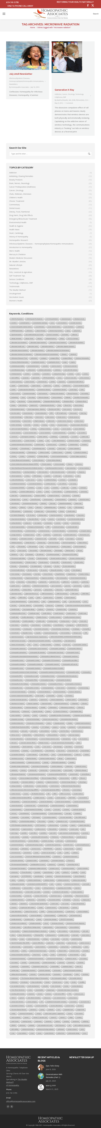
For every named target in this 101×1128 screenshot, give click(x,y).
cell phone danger (74, 440)
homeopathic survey (17, 668)
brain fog (83, 413)
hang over (50, 605)
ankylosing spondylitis (18, 366)
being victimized (57, 397)
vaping (42, 1009)
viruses (70, 1013)
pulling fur (66, 872)
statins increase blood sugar (38, 950)
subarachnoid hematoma (36, 958)
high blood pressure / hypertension (37, 636)
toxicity (66, 986)
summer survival (34, 962)
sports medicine (40, 946)
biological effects (81, 401)
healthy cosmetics (55, 617)
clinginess (81, 472)
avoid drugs (73, 389)
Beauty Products (72, 393)
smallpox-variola (63, 935)
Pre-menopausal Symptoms (19, 864)
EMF (48, 527)
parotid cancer (81, 837)
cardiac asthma (42, 436)
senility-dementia (16, 919)
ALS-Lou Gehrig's (73, 338)
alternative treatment (37, 350)
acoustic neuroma (76, 323)
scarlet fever (70, 911)
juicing (54, 731)
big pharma (21, 401)
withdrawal (61, 1029)
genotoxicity (77, 585)
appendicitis (36, 377)
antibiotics (57, 370)
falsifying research (17, 542)
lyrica (53, 754)
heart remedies (16, 629)
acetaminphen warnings (40, 323)
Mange (61, 758)
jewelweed (72, 727)
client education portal (58, 472)
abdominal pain (66, 319)
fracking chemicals (17, 578)
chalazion (63, 444)
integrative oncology (17, 719)
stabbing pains (76, 946)
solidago (45, 939)
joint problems (45, 731)
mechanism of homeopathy (40, 766)
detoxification (15, 503)
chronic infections (38, 460)
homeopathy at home (48, 676)
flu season (48, 566)
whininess (22, 1025)
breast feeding (16, 421)
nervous (14, 813)
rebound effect (28, 888)
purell (83, 872)
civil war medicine (84, 468)
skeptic (53, 931)
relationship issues (17, 892)
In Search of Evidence (60, 711)
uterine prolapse (32, 1001)
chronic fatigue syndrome (78, 456)
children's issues (57, 452)
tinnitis (74, 982)
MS (49, 793)
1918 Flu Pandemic (17, 319)
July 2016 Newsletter (20, 74)
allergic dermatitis (16, 338)
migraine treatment (52, 782)
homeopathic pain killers (70, 660)
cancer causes (66, 428)
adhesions (29, 330)
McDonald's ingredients (58, 762)
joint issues (15, 731)
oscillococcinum (40, 829)
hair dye (14, 605)
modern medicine (42, 786)
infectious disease (17, 707)
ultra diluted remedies (34, 997)
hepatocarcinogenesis (50, 633)
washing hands (27, 1021)
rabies (13, 880)
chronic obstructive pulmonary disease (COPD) (25, 464)
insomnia (26, 715)
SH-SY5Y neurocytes (67, 919)
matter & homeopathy (18, 762)
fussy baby (21, 582)
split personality (16, 946)
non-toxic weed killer (66, 817)
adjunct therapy (40, 330)
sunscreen (71, 962)
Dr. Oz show (31, 515)
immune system (71, 699)
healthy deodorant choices (72, 617)
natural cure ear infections (81, 801)
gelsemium (27, 585)
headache (50, 609)
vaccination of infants (18, 1005)
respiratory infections (17, 899)
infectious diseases (31, 707)
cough (39, 487)
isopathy (35, 727)
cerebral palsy (40, 444)
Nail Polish (72, 797)
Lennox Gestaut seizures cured (50, 738)
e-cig (43, 519)
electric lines (75, 523)
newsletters (15, 817)
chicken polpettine (74, 448)
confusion (62, 479)
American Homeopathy (82, 358)
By (19, 87)
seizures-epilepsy (50, 915)
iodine (49, 723)
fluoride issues (44, 562)
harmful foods (15, 609)
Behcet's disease (44, 397)
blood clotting (78, 405)
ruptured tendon (51, 907)
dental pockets (48, 499)
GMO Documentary (62, 593)
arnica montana (84, 377)
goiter (38, 597)
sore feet (65, 939)
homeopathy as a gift (32, 676)
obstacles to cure (62, 821)
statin (86, 946)
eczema (58, 523)
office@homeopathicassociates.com (20, 1101)
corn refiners (62, 483)
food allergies (76, 570)
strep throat (36, 954)
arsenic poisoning (17, 381)
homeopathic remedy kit (35, 664)
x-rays (32, 1033)
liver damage (58, 746)
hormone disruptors (74, 691)
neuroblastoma (24, 813)
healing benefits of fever (18, 613)
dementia (76, 495)
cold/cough (57, 476)
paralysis (25, 837)
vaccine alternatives (56, 1005)
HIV (29, 644)
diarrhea (14, 507)
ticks (67, 982)
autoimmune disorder (60, 389)
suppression (25, 966)
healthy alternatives (27, 617)
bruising (44, 425)
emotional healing (59, 527)
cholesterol (31, 456)
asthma (57, 385)
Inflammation (53, 707)
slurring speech (51, 935)
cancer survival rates (30, 432)
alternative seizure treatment (20, 350)
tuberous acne (79, 994)
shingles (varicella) (35, 923)
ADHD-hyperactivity (17, 330)
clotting (27, 476)
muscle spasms (61, 797)
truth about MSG (60, 994)
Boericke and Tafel (54, 409)
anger (65, 362)
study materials (74, 954)
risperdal (14, 903)
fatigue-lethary (83, 542)
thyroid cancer (57, 982)
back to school (16, 393)
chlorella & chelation (80, 452)
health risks (15, 617)
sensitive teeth (29, 919)
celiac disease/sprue (59, 440)
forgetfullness (60, 574)
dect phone (66, 495)
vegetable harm (68, 1009)
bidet (13, 401)
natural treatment (16, 809)
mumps (50, 797)
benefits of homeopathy (81, 397)
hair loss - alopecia (25, 605)
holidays (57, 644)
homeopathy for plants (63, 680)
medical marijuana (57, 766)
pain (83, 829)
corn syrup (73, 483)
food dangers (27, 574)
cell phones (86, 440)
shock (46, 923)
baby (82, 389)
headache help (61, 609)
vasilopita (50, 1009)
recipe (38, 888)
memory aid (33, 770)
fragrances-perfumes (32, 578)
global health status (71, 589)
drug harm (81, 515)
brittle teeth (51, 421)
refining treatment (49, 888)
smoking (14, 939)
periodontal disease (17, 844)
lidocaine (14, 742)
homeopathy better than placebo (67, 676)
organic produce (27, 829)
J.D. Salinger (45, 727)
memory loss (43, 770)
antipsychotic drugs (59, 374)
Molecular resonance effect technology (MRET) (25, 790)
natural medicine (72, 805)
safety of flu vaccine (31, 911)
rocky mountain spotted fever (39, 903)
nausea (48, 809)
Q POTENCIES (26, 876)
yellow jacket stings (73, 1033)
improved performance (61, 703)
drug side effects (33, 519)
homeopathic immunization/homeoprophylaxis (24, 656)
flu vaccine (44, 570)
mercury (14, 778)
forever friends (48, 574)
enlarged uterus (29, 534)
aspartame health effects (76, 381)
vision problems (16, 1017)
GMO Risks (85, 593)
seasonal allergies (36, 915)
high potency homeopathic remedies (39, 640)
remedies (47, 892)
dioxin (30, 507)
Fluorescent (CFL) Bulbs (70, 554)
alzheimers (34, 358)
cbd (48, 440)
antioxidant (46, 374)
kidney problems (52, 735)
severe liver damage (51, 919)
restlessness (30, 899)
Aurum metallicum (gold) (81, 385)
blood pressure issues (18, 409)
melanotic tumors (81, 766)
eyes (61, 538)
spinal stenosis (72, 943)
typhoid (22, 997)
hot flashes (69, 695)
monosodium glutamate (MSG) (50, 790)
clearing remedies (29, 472)
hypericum (33, 699)
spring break (64, 946)
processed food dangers (18, 868)
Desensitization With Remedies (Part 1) (54, 1075)
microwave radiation (28, 782)
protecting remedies (68, 868)
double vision (71, 511)
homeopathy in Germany (73, 684)
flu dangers (30, 554)
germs (86, 585)
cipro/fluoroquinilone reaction (54, 468)
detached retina (84, 499)
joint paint (34, 731)
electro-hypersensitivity (18, 527)
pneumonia (27, 852)
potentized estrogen (58, 860)
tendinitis (85, 974)
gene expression (56, 585)
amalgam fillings (67, 358)
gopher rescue (48, 597)
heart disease (36, 625)
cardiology (54, 436)
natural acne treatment (29, 801)
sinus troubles (15, 931)
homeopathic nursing (33, 660)
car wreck (74, 436)
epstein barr (57, 534)
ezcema (80, 538)
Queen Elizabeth (79, 876)
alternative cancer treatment (58, 342)
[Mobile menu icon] (3, 13)
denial (25, 499)
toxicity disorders (77, 986)
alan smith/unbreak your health (34, 334)
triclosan (48, 994)
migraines (40, 782)
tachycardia (57, 970)
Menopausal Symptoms (18, 774)
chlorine (14, 456)
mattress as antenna (34, 762)
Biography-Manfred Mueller (52, 401)
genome (67, 585)
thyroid (47, 982)
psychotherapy (48, 872)
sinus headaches (61, 927)
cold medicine (69, 476)
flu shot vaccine (32, 570)
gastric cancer (15, 585)
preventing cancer (73, 864)
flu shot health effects (18, 570)
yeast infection (49, 1033)
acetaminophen (24, 323)
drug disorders (70, 515)
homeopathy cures (17, 680)
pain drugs (15, 833)
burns (52, 425)
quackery (49, 876)
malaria (87, 754)
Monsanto (66, 790)
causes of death (30, 440)
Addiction (58, 94)
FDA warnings (33, 546)
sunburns (61, 962)
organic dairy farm (84, 825)
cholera (22, 456)
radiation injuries (49, 880)
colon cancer (30, 479)
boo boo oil (78, 409)
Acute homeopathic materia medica (22, 326)
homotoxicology (83, 687)
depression (73, 499)
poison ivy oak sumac (48, 852)
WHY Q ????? (51, 1085)
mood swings (77, 790)
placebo (58, 848)
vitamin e (62, 1017)
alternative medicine (47, 346)
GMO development (47, 593)
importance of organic (18, 703)
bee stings (32, 397)
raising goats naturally (18, 884)
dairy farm (14, 495)
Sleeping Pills (39, 935)
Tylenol (14, 997)
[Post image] (41, 1067)
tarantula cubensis (45, 974)
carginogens (64, 436)
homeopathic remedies (18, 664)
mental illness (85, 774)
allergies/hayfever (51, 338)
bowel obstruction (41, 413)
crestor (40, 491)
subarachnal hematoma (18, 958)
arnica (59, 377)
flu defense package (53, 554)
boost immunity (28, 413)
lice (75, 738)
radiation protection (63, 880)
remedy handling (16, 895)
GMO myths (75, 593)
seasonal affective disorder (19, 915)
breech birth (27, 421)
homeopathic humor (73, 652)
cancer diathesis (79, 428)
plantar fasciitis (69, 848)
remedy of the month (41, 895)
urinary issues (73, 997)
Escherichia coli (84, 534)
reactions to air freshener (72, 884)
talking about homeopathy (19, 974)
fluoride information (17, 562)
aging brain (77, 330)
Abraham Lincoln (79, 319)
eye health (53, 538)
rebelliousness (16, 888)
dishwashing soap (50, 507)
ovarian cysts (74, 829)
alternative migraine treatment (65, 346)
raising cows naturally (79, 880)
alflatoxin (74, 334)
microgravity (15, 782)
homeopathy (86, 672)
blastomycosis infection (47, 405)
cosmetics (31, 487)
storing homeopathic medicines (20, 954)
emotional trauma (44, 531)
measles (71, 762)
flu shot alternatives (68, 566)
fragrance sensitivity (47, 578)
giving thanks (48, 589)
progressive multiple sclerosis (38, 868)
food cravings (15, 574)
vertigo (13, 1013)
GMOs (13, 597)
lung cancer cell (72, 750)
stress (45, 954)
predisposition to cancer (38, 864)
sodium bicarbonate (33, 939)
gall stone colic (54, 582)
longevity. (25, 750)
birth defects (22, 405)
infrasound (26, 711)
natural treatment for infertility (33, 809)
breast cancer (62, 417)
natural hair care (30, 805)
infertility (43, 707)
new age (68, 813)
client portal (71, 472)
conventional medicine (35, 483)
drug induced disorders (18, 519)
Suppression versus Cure (40, 966)
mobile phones (29, 786)
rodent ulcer (54, 903)
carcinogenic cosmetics (27, 436)
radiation (21, 880)
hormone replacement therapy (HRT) (22, 695)
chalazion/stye (74, 444)
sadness (74, 907)
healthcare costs (34, 613)
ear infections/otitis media (76, 519)
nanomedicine (83, 797)
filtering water (70, 550)
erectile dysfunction (70, 534)
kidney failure (27, 735)
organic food (15, 829)
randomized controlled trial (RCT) (37, 884)
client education (43, 472)
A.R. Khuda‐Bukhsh (52, 319)
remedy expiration (77, 892)
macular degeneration (65, 754)
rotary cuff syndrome (78, 903)
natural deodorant (17, 805)
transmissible (39, 990)
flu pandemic (24, 566)
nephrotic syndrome (78, 809)
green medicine (34, 601)
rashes (59, 884)
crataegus (83, 487)
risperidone (23, 903)
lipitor (78, 742)
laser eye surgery (74, 735)
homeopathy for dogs (47, 680)
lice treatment (83, 738)
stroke (53, 954)
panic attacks (15, 837)
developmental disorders (30, 503)
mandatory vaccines (17, 758)
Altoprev (64, 354)
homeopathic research (52, 664)
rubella (41, 907)
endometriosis (73, 531)
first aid (80, 550)
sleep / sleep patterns (25, 935)
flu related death (36, 566)
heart (74, 621)
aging (68, 330)
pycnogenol (15, 876)
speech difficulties (38, 943)
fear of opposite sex (52, 546)
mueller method (78, 793)
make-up (78, 754)
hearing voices (65, 621)
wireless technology (27, 1029)
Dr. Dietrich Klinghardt (18, 515)
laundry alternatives (17, 738)
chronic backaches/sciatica (59, 456)
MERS (74, 778)
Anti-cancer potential (70, 366)
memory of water (56, 770)
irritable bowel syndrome (83, 723)
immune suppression (57, 699)
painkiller (24, 833)
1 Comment (69, 103)
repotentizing (68, 895)
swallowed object (67, 966)
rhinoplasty (67, 899)
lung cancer (61, 750)
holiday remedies (46, 644)
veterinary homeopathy (26, 1013)
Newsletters (13, 84)
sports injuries (28, 946)
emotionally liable (72, 527)
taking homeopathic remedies (73, 970)
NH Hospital (36, 817)
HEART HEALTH (82, 625)
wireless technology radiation (45, 1029)
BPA (51, 413)
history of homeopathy (18, 644)
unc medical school (59, 997)
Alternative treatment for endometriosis (47, 354)
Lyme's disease (32, 754)
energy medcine (16, 534)
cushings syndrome (71, 491)
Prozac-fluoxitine (26, 872)
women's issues (72, 1029)
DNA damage (79, 507)
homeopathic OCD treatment (51, 660)
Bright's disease (39, 421)
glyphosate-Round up (31, 593)
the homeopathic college (59, 978)
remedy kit (28, 895)
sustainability (55, 966)
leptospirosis (66, 738)
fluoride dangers (42, 558)
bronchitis (27, 425)
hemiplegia (76, 629)
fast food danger (54, 542)
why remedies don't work (45, 1025)
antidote (27, 374)
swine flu (78, 966)
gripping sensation (54, 601)
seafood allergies (83, 911)
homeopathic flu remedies (37, 652)
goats (31, 597)
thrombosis (24, 982)
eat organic (38, 523)
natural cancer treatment (63, 801)
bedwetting (15, 397)
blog (59, 405)
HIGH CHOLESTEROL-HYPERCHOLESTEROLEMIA (66, 636)
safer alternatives (16, 911)
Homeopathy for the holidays (20, 684)
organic (73, 825)
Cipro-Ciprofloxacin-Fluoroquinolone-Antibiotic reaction (27, 468)
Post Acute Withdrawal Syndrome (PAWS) (38, 856)
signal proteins (48, 927)
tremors (40, 994)
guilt (65, 601)
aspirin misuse (36, 385)
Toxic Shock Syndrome (18, 990)
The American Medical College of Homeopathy (35, 978)
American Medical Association (20, 362)
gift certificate (15, 589)
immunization (83, 699)
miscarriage (82, 782)
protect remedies (83, 868)
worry (82, 1029)
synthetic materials (44, 970)
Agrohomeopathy (16, 334)
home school (60, 687)
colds (78, 476)
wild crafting (15, 1029)
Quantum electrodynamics (63, 876)
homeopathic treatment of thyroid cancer (52, 672)
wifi (69, 1025)
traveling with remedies (18, 994)
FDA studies (21, 546)
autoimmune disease (44, 389)
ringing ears (86, 899)
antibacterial (31, 370)
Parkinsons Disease (67, 837)
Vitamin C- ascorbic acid (40, 1017)
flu (22, 554)
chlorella (68, 452)
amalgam (43, 358)
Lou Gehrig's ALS (37, 750)
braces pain (73, 413)
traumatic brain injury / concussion (67, 990)
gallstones (66, 582)
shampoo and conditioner (19, 923)
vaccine (30, 1005)
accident (14, 323)
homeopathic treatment (33, 668)
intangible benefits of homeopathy (60, 715)
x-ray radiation (22, 1033)
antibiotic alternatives (45, 370)
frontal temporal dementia (78, 578)
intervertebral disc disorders (69, 719)
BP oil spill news (61, 413)
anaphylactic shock (54, 362)
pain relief (53, 833)
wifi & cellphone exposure (82, 1025)
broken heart (79, 421)
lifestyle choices (43, 742)
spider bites (60, 943)
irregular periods (59, 723)
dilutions (22, 507)
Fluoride (31, 558)
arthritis (53, 381)
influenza (80, 707)
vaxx (59, 1009)
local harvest (15, 750)
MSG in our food (65, 793)
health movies (71, 613)
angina (73, 362)
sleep (13, 935)
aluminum (73, 354)
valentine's (33, 1009)
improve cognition (33, 703)
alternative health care (18, 346)
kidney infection (39, 735)
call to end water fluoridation (20, 428)
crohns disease (57, 491)
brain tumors (50, 417)
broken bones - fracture (65, 421)
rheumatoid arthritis (54, 899)
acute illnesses (40, 326)
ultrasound (47, 997)
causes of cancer (16, 440)
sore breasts (55, 939)
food (67, 570)
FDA (13, 546)
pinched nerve (36, 848)
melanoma (69, 766)
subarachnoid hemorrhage (54, 958)
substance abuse (71, 958)
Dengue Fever (16, 499)
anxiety (86, 374)
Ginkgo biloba (27, 589)
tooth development (33, 986)
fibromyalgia (58, 550)
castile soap (84, 436)
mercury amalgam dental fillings (29, 778)
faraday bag (41, 542)
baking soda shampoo (57, 393)
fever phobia (33, 550)
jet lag (63, 727)
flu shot (57, 566)
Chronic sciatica (46, 464)
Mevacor (82, 778)
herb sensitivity (65, 633)
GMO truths (22, 597)
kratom (63, 735)
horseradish (51, 695)
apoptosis (25, 377)
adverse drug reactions (55, 330)
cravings (14, 491)
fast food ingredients (69, 542)
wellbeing (85, 1021)
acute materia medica (54, 326)
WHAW (14, 1025)
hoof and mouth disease (18, 691)
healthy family (15, 621)
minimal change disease (68, 782)
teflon (77, 974)
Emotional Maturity (17, 531)
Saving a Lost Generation (55, 911)
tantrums (33, 974)
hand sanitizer (39, 605)
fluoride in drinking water (77, 558)
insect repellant (16, 715)
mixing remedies (16, 786)
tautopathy (57, 974)
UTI (42, 1001)
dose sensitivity (51, 511)
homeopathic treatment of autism (53, 668)
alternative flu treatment (76, 342)
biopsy (13, 405)
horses (60, 695)
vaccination (73, 1001)
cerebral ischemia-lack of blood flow (22, 444)
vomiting (79, 1017)
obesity (51, 821)
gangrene (75, 582)
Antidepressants (16, 374)
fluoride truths (79, 562)
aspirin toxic (47, 385)
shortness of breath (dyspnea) (75, 923)
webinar (57, 1021)
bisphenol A (33, 405)
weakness (48, 1021)
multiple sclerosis (39, 797)
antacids (45, 366)
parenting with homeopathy (40, 837)
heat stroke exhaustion (41, 629)
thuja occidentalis (37, 982)
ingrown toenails (37, 711)
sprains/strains (53, 946)
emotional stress (30, 531)
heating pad (27, 629)
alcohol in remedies (52, 334)
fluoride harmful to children (58, 558)
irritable (70, 723)
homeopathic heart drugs (56, 652)
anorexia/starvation (33, 366)
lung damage (85, 750)
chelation (84, 444)
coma (40, 479)
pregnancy (52, 864)
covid (46, 487)
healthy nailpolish (28, 621)
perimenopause (71, 841)
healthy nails (40, 621)
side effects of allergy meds (32, 927)
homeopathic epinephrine (19, 652)
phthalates (25, 848)
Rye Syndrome (64, 907)
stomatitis (85, 950)
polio (60, 852)
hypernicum (44, 699)
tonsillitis (82, 982)
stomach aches (74, 950)
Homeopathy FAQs (31, 680)
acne (52, 323)
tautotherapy (68, 974)
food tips (37, 574)
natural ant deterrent (46, 801)
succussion (15, 962)
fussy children (32, 582)
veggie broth (80, 1009)
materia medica (71, 758)
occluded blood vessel (77, 821)
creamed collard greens (27, 491)
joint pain (24, 731)
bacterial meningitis (29, 393)
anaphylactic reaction (38, 362)
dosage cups (39, 511)
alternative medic (33, 346)
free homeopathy (62, 578)
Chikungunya (32, 452)
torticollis (45, 986)
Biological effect (68, 401)
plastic (79, 848)
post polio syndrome (17, 860)
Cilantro (70, 464)
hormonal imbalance (44, 691)
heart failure (47, 625)
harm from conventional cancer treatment (78, 605)
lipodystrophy (15, 746)
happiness (60, 605)
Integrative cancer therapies (82, 715)
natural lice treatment (58, 805)
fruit (13, 582)
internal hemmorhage (33, 719)
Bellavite (68, 397)
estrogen (14, 538)
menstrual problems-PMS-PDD (57, 774)
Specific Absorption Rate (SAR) (20, 943)
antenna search (56, 366)
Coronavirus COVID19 (18, 487)
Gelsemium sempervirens (41, 585)
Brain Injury (29, 417)
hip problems (57, 640)
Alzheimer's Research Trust (19, 358)
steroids (52, 950)
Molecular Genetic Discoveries (71, 786)
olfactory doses (53, 825)
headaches (73, 609)
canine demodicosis (59, 432)
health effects (47, 613)
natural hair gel (43, 805)
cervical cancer (52, 444)
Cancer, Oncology (68, 94)
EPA (39, 534)
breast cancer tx (74, 417)
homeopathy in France (56, 684)
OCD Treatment (40, 825)
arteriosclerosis (42, 381)
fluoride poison (67, 562)
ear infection (61, 519)
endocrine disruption (59, 531)
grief (44, 601)
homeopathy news (17, 687)
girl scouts (38, 589)
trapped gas (50, 990)
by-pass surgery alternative (79, 425)
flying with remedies (56, 570)
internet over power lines (50, 719)
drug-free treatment (56, 515)
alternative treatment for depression (22, 354)
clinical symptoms (16, 476)
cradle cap (65, 487)
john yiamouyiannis (84, 727)
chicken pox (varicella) (18, 452)
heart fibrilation (59, 625)
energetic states (85, 531)
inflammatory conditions (67, 707)
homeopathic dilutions (75, 648)
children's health (44, 452)
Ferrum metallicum (80, 546)
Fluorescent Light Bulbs (18, 558)
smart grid (75, 935)
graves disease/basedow (19, 601)
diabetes (43, 503)
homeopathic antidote (80, 644)
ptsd (58, 872)
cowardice (55, 487)
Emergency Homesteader (35, 527)
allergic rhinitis (29, 338)
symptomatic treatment (29, 970)
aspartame (62, 381)
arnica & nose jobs (71, 377)
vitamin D (53, 1017)
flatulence (14, 554)
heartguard (70, 625)
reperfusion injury (56, 895)
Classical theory (16, 472)
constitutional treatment (18, 483)
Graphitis (59, 597)
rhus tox (76, 899)
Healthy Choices (41, 617)
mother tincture (16, 793)
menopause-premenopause (37, 774)
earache (51, 519)
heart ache (83, 621)
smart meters (85, 935)
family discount (30, 542)
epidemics (47, 534)
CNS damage (37, 476)
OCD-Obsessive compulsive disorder (22, 825)
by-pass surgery (62, 425)
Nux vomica (42, 821)
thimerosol (14, 982)
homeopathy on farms (32, 687)
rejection (77, 888)
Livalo (37, 746)
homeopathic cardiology (58, 648)
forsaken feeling (83, 574)
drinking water (43, 515)
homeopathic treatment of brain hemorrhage (24, 672)
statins (24, 950)
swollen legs (15, 970)
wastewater (38, 1021)
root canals (65, 903)
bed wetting (85, 393)
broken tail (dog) (16, 425)
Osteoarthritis (52, 829)
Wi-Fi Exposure (60, 1025)
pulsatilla (75, 872)
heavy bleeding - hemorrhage (60, 629)
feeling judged (66, 546)
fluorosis (14, 566)
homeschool (71, 687)
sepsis (39, 919)
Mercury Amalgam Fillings (49, 778)
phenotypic (15, 848)
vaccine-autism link (41, 1005)
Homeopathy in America (38, 684)
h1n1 (85, 601)
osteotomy (63, 829)
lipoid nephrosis (27, 746)
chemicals (14, 448)
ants (78, 374)
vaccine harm (70, 1005)
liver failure (69, 746)
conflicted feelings (51, 479)
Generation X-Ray (64, 90)
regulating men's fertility (64, 888)
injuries (48, 711)
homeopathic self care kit (70, 664)
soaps (22, 939)
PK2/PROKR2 (48, 848)
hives (35, 644)
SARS (42, 911)
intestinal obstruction (17, 723)
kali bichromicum (77, 731)
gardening (85, 582)
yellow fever (61, 1033)
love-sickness (50, 750)
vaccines (80, 1005)
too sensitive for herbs (18, 986)
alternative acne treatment (19, 342)
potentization (44, 860)
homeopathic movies (17, 660)
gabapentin (43, 582)
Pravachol (70, 860)
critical (47, 491)
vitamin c (26, 1017)
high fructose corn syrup (18, 640)
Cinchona (79, 464)
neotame (66, 809)
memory (23, 770)
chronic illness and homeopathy (21, 460)
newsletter (78, 813)
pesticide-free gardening (53, 844)
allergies (39, 338)
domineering (28, 511)
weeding (66, 1021)
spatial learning (76, 939)
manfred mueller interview (47, 758)
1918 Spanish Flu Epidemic (34, 319)
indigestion (75, 703)
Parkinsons (55, 837)
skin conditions (63, 931)
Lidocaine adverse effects (28, 742)
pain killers (34, 833)
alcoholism (65, 334)
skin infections (75, 931)
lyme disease (44, 754)
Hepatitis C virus (27, 633)
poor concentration (17, 856)
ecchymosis (48, 523)
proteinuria (15, 872)
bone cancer (67, 409)
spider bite (50, 943)
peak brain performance (18, 841)
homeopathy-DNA (17, 676)
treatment (31, 994)
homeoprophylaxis (48, 687)
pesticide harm (68, 844)
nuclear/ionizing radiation (27, 821)
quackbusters (39, 876)
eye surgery (70, 538)
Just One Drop (64, 731)
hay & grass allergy (28, 609)
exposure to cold (41, 538)
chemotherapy (25, 448)
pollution (75, 852)
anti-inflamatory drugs (18, 370)
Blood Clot (68, 405)
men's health (68, 770)
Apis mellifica (15, 377)
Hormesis (32, 691)
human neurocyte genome (19, 699)
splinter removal (84, 943)
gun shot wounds (75, 601)
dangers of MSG (40, 495)
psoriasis (37, 872)
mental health (74, 774)
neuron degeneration (56, 813)
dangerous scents (26, 495)
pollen (67, 852)
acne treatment (62, 323)
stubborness (62, 954)
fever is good (22, 550)
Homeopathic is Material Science (51, 656)
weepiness (76, 1021)
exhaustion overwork (26, 538)
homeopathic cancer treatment (38, 648)
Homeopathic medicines (71, 656)
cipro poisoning (71, 468)
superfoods (15, 966)
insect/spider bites (76, 711)
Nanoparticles (15, 801)
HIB (86, 633)
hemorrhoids (15, 633)
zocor (84, 1033)
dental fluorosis (35, 499)
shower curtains (16, 927)
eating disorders (16, 523)
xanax (39, 1033)
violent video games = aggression (54, 1013)
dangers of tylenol (54, 495)
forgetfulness (71, 574)
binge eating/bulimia (34, 401)
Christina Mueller (43, 456)
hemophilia (86, 629)
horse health (39, 695)
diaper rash (78, 503)
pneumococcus (16, 852)
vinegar (39, 1013)
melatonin (14, 770)
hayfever (40, 609)
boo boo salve (16, 413)
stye (83, 954)
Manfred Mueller (31, 758)
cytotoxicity (84, 491)
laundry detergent (32, 738)
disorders (62, 507)
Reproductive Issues (82, 895)
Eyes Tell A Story (52, 1066)
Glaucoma (59, 589)
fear (42, 546)
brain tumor (39, 417)
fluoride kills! (55, 562)
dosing (62, 511)
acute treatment (68, 326)
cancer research (16, 432)
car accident (82, 432)
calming (34, 428)
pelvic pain (60, 841)
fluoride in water (30, 562)
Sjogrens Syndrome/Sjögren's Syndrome (35, 931)
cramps (74, 487)
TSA (70, 994)
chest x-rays (61, 448)
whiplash (31, 1025)
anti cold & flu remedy (71, 370)
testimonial (15, 978)
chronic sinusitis (59, 464)
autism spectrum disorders (26, 389)
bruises (36, 425)
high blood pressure (17, 636)
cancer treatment (45, 432)
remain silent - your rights (33, 892)
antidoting (36, 374)
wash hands (15, 1021)
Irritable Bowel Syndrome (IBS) (20, 727)
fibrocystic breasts (46, 550)
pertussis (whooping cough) (34, 844)
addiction (80, 326)
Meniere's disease (81, 770)
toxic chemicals (56, 986)
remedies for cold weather (61, 892)
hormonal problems (59, 691)
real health (86, 884)
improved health (46, 703)
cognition (47, 476)
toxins (30, 990)
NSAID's (14, 821)
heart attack (15, 625)
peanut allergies (33, 841)
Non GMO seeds (80, 817)
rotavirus (14, 907)
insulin (35, 715)
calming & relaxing (45, 428)
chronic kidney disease (54, 460)
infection (84, 703)
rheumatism (41, 899)
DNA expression (16, 511)
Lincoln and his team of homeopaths (62, 742)
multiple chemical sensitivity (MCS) (21, 797)
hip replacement (70, 640)
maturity (46, 762)
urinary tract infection (17, 1001)
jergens (55, 727)
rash (52, 884)
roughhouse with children (27, 907)
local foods (79, 746)
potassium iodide (32, 860)
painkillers (43, 833)
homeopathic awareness (18, 648)
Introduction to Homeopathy (35, 723)
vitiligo (71, 1017)
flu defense (40, 554)
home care (67, 644)
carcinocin (14, 436)
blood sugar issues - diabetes (36, 409)
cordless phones (50, 483)
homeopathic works (73, 672)
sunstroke (81, 962)
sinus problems (74, 927)
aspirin (13, 385)
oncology (64, 825)
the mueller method (75, 978)
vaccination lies (85, 1001)
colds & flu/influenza (17, 479)
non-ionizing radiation (50, 817)
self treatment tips (75, 915)
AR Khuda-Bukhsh (48, 377)
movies (26, 793)
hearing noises (53, 621)
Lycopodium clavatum (18, 754)
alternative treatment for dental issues (58, 350)
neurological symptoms (39, 813)
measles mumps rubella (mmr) (20, 766)
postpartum (57, 856)
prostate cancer (54, 868)
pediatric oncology (47, 841)
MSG (55, 793)
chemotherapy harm (39, 448)
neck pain (57, 809)
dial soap (52, 503)
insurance (44, 715)
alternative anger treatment (38, 342)
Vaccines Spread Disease (19, 1009)
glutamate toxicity (16, 593)
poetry (36, 852)
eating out (28, 523)
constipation (72, 479)
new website (25, 817)
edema (66, 523)
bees (23, 397)
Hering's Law (77, 633)
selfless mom (62, 915)
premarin (61, 864)
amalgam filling (54, 358)
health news (82, 613)
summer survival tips (49, 962)
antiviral (71, 374)
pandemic (85, 833)
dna (70, 507)
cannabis (72, 432)
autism (13, 389)
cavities (41, 440)
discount (38, 507)
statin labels (15, 950)
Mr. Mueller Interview (38, 793)
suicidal (24, 962)
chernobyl (51, 448)
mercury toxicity (64, 778)
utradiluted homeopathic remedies (56, 1001)
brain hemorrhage (17, 417)
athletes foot (66, 385)
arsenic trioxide (30, 381)
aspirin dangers (23, 385)
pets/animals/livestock (83, 844)
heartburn (25, 625)
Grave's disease (70, 597)
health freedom (59, 613)
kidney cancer (15, 735)
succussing (83, 958)
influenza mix (15, 711)
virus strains (79, 1013)
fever (13, 550)
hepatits (38, 633)
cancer (56, 428)
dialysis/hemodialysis (65, 503)
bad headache (43, 393)
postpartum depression (70, 856)
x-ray (13, 1033)
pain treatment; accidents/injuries (69, 833)
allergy (62, 338)
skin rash (85, 931)
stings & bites (62, 950)
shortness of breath (57, 923)
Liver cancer (46, 746)
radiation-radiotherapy (34, 880)
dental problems (61, 499)
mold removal (55, 786)
